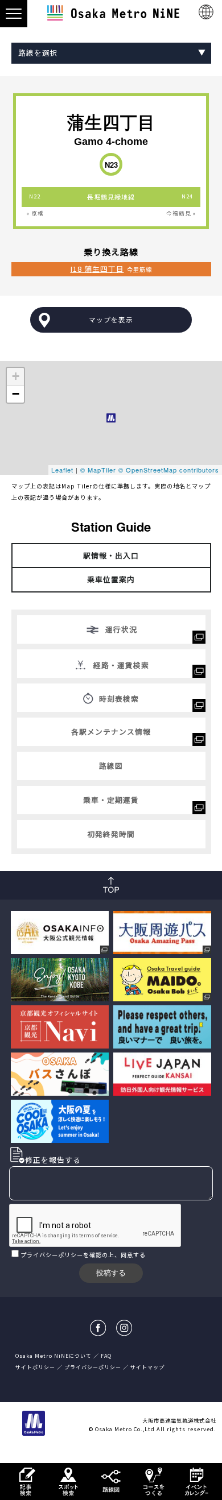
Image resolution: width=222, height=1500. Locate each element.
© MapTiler (98, 469)
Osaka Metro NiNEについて (53, 1356)
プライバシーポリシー (51, 1254)
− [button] (16, 394)
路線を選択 (38, 52)
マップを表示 (111, 319)
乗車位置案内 (111, 579)
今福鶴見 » (181, 213)
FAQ (106, 1356)
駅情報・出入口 (111, 555)
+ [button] (16, 376)
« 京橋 (35, 213)
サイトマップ (147, 1367)
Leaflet (62, 469)
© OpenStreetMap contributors (168, 469)
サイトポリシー (35, 1367)
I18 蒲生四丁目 (97, 268)
